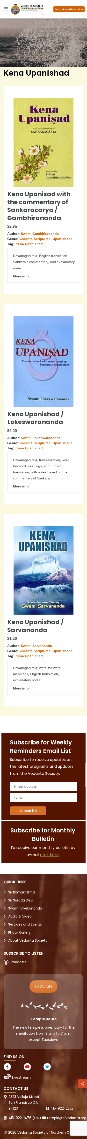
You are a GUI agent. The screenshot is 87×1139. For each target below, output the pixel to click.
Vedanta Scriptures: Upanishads (45, 239)
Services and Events (25, 924)
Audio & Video (20, 916)
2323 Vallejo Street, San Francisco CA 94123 (24, 1102)
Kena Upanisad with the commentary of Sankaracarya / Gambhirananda (39, 206)
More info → (23, 276)
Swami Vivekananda (25, 908)
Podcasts (18, 962)
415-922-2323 (62, 1108)
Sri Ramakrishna (21, 892)
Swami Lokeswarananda (41, 438)
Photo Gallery (19, 932)
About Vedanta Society (27, 940)
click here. (49, 854)
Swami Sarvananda (36, 646)
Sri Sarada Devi (20, 900)
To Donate (43, 986)
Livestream (21, 1077)
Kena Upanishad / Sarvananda (35, 626)
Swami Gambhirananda (40, 234)
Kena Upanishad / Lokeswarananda (35, 418)
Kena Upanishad (29, 244)
